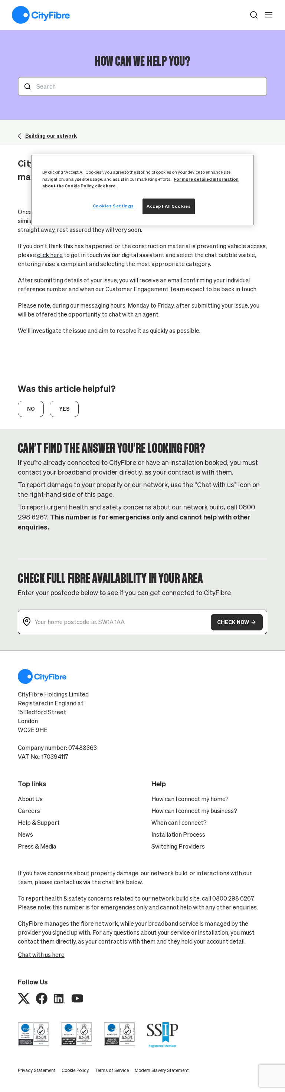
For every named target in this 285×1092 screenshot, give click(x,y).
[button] (253, 14)
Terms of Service (112, 1070)
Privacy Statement (37, 1070)
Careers (29, 810)
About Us (30, 799)
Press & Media (37, 846)
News (25, 834)
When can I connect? (179, 822)
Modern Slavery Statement (162, 1070)
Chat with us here (41, 954)
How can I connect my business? (194, 810)
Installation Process (178, 834)
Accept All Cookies (169, 206)
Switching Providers (178, 846)
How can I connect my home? (190, 799)
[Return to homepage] (41, 15)
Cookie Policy (75, 1070)
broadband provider (88, 472)
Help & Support (39, 822)
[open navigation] (268, 14)
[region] (142, 190)
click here (50, 255)
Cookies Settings (113, 205)
